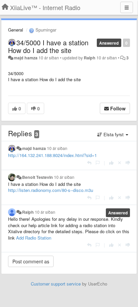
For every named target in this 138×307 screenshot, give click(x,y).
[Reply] (89, 162)
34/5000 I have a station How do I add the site (48, 46)
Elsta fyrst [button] (113, 134)
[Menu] (126, 7)
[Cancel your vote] (119, 162)
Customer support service (56, 283)
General (15, 30)
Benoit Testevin (37, 177)
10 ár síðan (57, 148)
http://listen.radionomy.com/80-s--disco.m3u (50, 190)
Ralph (89, 58)
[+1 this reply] (111, 162)
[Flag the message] (97, 162)
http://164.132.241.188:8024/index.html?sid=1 (52, 155)
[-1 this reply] (128, 162)
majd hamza (26, 58)
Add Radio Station (33, 238)
